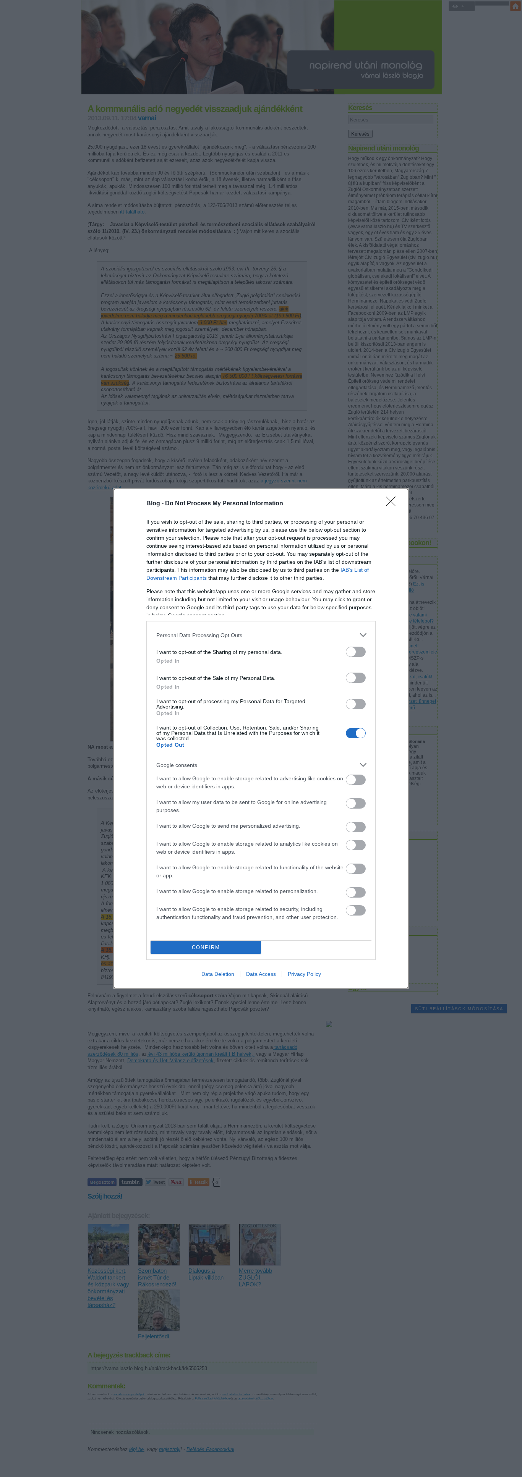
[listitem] (261, 635)
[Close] (393, 504)
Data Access (261, 974)
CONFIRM (206, 947)
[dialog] (261, 738)
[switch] (356, 652)
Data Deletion (217, 974)
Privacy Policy (304, 974)
